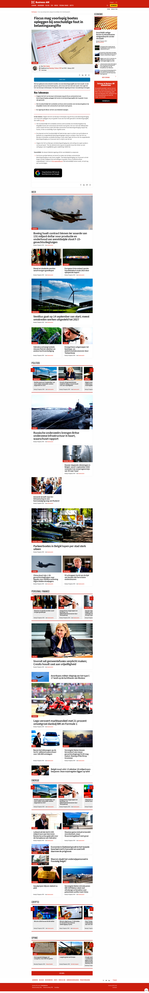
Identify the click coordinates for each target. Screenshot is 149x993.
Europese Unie (36, 493)
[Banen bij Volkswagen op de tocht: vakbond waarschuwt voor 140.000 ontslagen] (46, 731)
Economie (34, 5)
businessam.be (50, 245)
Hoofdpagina (34, 12)
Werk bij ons (62, 980)
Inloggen (112, 2)
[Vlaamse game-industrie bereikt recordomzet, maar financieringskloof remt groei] (78, 813)
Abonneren (114, 5)
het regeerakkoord (57, 161)
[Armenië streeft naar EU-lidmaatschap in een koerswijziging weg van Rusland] (46, 478)
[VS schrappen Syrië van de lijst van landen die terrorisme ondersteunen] (78, 556)
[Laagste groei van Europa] (70, 942)
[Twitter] (106, 980)
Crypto (71, 5)
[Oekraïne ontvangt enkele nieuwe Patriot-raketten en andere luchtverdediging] (46, 328)
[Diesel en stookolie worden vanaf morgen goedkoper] (46, 249)
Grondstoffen (36, 264)
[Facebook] (103, 980)
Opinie (108, 9)
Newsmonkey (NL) (37, 987)
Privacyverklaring (85, 980)
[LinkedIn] (109, 980)
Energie (56, 5)
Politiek (47, 5)
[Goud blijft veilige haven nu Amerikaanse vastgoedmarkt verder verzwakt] (105, 17)
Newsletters (114, 9)
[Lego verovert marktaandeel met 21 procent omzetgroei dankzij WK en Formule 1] (62, 684)
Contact (115, 987)
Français (115, 980)
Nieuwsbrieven (49, 980)
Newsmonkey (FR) (48, 987)
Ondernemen (41, 5)
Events (55, 980)
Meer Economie (109, 76)
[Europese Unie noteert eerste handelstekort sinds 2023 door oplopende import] (78, 249)
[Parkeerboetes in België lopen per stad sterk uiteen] (62, 509)
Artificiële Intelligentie (91, 918)
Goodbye (56, 987)
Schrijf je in (105, 101)
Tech (52, 5)
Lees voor (62, 79)
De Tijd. (42, 120)
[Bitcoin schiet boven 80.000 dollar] (45, 907)
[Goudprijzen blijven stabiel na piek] (46, 867)
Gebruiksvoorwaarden (73, 980)
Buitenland (67, 571)
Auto (33, 746)
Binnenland (35, 312)
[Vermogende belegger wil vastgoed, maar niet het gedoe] (45, 942)
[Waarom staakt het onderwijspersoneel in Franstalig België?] (40, 856)
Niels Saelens (46, 66)
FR (116, 2)
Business (34, 229)
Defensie (34, 428)
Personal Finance (63, 5)
